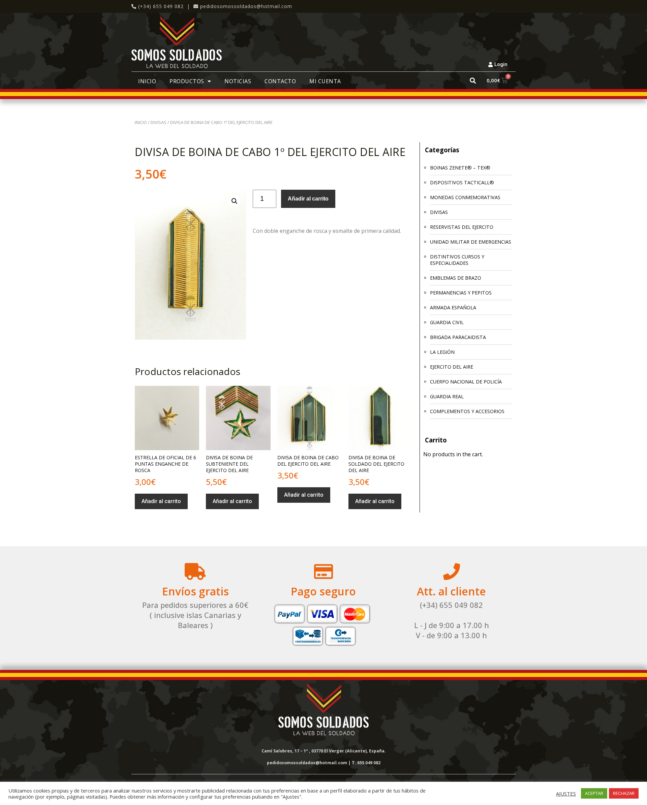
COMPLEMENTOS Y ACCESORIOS (467, 411)
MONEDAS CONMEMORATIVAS (465, 197)
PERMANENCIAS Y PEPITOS (461, 292)
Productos (187, 81)
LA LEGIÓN (442, 352)
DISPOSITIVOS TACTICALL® (462, 182)
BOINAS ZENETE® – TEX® (460, 167)
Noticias (237, 81)
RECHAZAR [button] (624, 793)
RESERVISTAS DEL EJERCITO (461, 227)
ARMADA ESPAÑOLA (453, 307)
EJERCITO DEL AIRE (451, 367)
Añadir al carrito (308, 199)
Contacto (280, 81)
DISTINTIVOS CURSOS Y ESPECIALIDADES (457, 259)
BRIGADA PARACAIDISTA (458, 337)
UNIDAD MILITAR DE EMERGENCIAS (470, 242)
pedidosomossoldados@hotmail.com (246, 6)
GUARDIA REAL (447, 396)
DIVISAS (158, 122)
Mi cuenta (325, 81)
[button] (473, 80)
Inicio (147, 81)
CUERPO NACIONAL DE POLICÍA (466, 381)
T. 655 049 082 (366, 763)
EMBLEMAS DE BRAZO (455, 278)
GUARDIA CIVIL (447, 322)
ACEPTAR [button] (594, 793)
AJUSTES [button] (566, 794)
